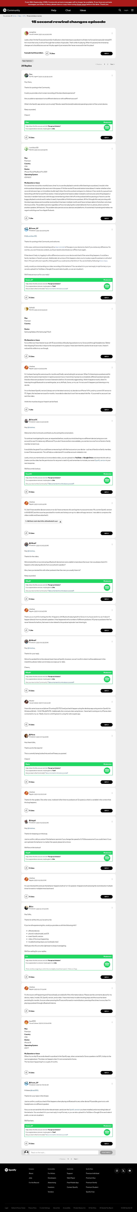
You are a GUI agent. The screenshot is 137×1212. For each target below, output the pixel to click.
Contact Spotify (72, 1187)
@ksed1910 (34, 1090)
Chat (68, 10)
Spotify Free (90, 1192)
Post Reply (106, 1152)
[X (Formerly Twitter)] (123, 1170)
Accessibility (66, 1208)
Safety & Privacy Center (18, 1208)
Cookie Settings (45, 1208)
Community (13, 10)
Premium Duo (91, 1178)
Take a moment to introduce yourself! (56, 289)
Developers (52, 1178)
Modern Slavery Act (79, 1208)
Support (70, 1173)
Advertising (52, 1182)
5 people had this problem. (34, 53)
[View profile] (26, 33)
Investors (51, 1187)
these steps (81, 4)
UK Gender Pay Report (106, 1208)
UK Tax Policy (92, 1208)
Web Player (71, 1178)
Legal (6, 1208)
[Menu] (132, 10)
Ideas (83, 10)
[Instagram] (117, 1170)
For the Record (34, 1182)
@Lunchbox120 (31, 236)
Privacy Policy (32, 1208)
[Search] (120, 10)
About (31, 1173)
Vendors (51, 1192)
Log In (126, 10)
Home (14, 16)
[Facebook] (129, 1170)
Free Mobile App (73, 1182)
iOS (24, 16)
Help (53, 10)
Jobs (30, 1178)
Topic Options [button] (27, 61)
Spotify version (100, 460)
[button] (112, 33)
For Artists (51, 1173)
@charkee (31, 427)
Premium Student (92, 1187)
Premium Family (91, 1182)
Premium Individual (92, 1173)
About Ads (56, 1208)
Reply (107, 54)
